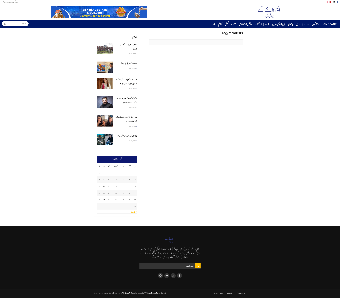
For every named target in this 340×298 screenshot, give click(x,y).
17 (135, 193)
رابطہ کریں (315, 24)
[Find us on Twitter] (334, 2)
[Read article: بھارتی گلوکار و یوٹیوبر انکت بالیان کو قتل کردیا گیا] (105, 139)
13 (116, 186)
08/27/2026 (132, 53)
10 (135, 186)
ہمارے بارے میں (302, 24)
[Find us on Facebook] (337, 2)
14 (108, 186)
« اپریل (134, 211)
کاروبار (267, 24)
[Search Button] (4, 24)
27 (116, 199)
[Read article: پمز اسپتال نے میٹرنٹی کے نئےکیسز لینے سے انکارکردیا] (105, 48)
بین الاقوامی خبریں (278, 24)
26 (123, 199)
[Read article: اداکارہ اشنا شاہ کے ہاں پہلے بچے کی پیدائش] (105, 67)
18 (129, 193)
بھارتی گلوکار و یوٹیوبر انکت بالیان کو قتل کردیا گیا (127, 136)
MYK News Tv (126, 293)
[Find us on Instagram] (327, 2)
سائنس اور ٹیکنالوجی (245, 24)
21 (108, 193)
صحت (233, 24)
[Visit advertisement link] (99, 12)
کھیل (227, 24)
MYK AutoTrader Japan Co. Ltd (155, 293)
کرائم (220, 24)
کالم (214, 24)
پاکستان (290, 24)
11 (129, 186)
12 (123, 186)
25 (129, 199)
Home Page (329, 24)
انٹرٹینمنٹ (258, 24)
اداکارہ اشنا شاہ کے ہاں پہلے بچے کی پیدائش (129, 63)
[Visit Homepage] (268, 12)
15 (104, 186)
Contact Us (241, 293)
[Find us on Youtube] (330, 2)
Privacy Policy (217, 293)
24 (135, 199)
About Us (230, 293)
